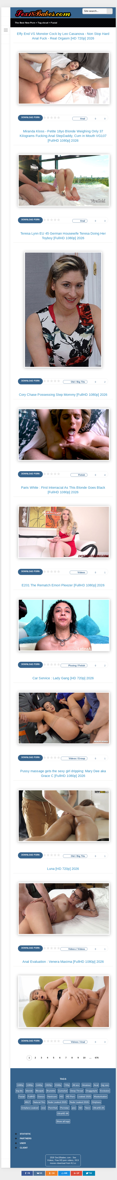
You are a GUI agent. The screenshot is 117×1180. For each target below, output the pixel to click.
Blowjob (39, 1091)
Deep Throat (76, 1091)
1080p (20, 1085)
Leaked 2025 (84, 1096)
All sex (76, 1085)
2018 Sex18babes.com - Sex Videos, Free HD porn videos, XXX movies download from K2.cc (42, 12)
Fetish (81, 475)
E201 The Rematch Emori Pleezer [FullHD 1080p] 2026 (63, 585)
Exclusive (105, 1091)
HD (61, 1096)
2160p (58, 1085)
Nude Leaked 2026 (79, 1102)
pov (74, 1108)
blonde (29, 1091)
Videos (81, 572)
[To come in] (5, 21)
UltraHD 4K (62, 1113)
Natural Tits (39, 1102)
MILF (27, 1102)
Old (73, 382)
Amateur (86, 1085)
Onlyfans (96, 1102)
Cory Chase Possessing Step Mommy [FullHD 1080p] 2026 (63, 395)
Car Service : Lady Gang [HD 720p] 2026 (63, 678)
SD (80, 1108)
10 (84, 1057)
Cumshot (62, 1091)
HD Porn (70, 1096)
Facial (22, 1096)
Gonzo (41, 1096)
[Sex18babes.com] (5, 11)
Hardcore (52, 1096)
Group (81, 758)
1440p (39, 1085)
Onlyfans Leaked (29, 1108)
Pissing (72, 665)
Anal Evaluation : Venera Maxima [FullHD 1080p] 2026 (63, 962)
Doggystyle (91, 1091)
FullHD (31, 1096)
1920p (49, 1085)
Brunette (51, 1091)
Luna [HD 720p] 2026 (63, 869)
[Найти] (110, 11)
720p (66, 1085)
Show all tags (63, 1121)
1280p (30, 1085)
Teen (87, 1108)
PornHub (52, 1108)
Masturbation (100, 1096)
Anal (82, 118)
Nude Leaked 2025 (57, 1102)
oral (43, 1108)
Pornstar (64, 1108)
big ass (104, 1085)
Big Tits (81, 382)
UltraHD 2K (98, 1108)
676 (97, 1057)
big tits (19, 1091)
